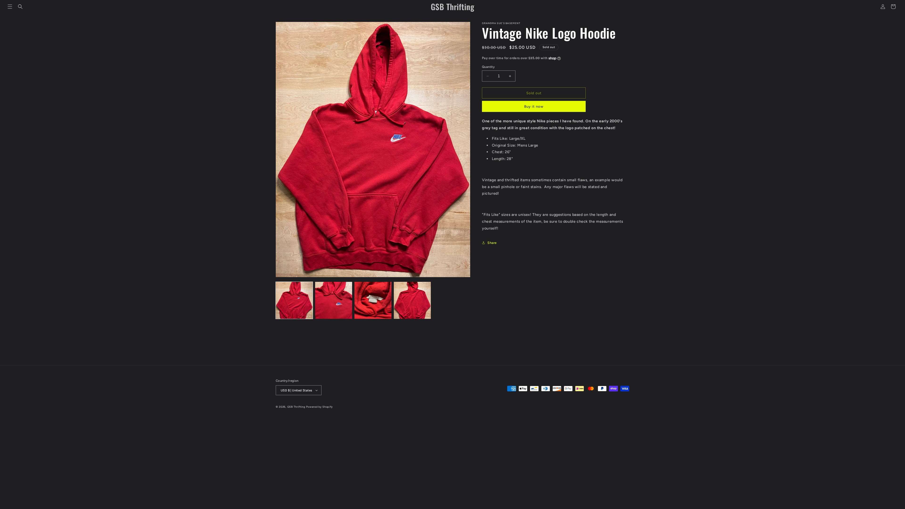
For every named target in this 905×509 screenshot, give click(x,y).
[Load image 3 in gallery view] (372, 300)
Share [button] (492, 243)
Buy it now (533, 106)
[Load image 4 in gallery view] (412, 300)
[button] (10, 6)
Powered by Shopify (319, 406)
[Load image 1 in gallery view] (294, 300)
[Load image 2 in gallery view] (333, 300)
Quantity (488, 67)
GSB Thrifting (296, 406)
